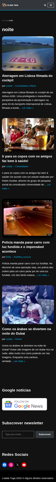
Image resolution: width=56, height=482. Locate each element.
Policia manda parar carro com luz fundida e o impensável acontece (26, 247)
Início (4, 20)
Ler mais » (27, 108)
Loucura (27, 257)
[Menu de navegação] (51, 5)
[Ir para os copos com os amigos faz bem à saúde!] (28, 134)
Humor (18, 339)
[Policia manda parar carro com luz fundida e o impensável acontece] (28, 218)
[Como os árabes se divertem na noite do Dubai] (28, 304)
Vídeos (32, 86)
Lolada (9, 86)
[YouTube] (24, 464)
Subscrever (45, 434)
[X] (17, 464)
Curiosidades (21, 86)
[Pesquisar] (45, 5)
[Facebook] (4, 464)
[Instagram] (11, 464)
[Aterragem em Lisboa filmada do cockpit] (28, 53)
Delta (8, 257)
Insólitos (18, 257)
